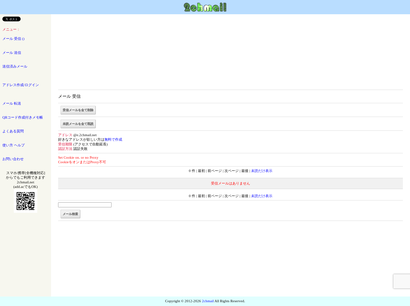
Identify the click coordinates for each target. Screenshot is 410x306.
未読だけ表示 (261, 171)
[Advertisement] (230, 54)
